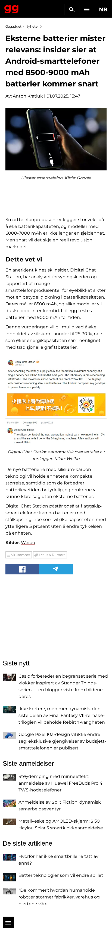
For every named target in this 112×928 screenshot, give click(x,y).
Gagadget (11, 8)
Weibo (28, 542)
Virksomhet (20, 555)
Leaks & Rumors (52, 555)
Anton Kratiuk (28, 96)
